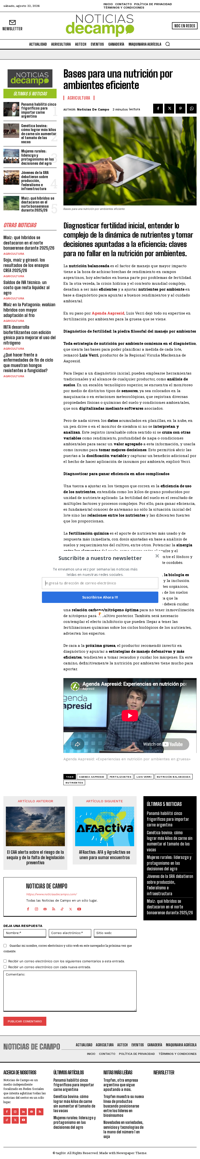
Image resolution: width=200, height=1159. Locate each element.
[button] (100, 558)
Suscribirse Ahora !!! (100, 597)
